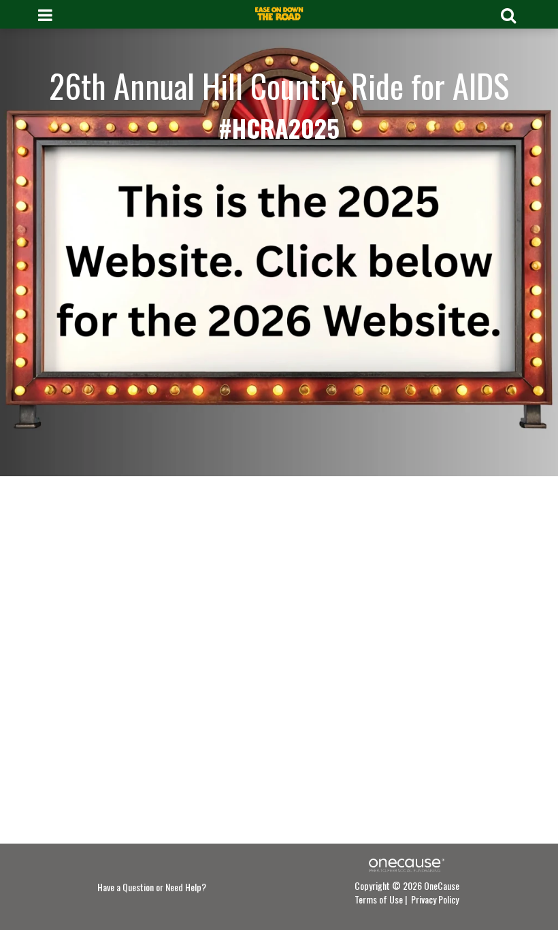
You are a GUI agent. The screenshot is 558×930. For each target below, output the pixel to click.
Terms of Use (379, 899)
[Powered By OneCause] (406, 864)
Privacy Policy (435, 899)
